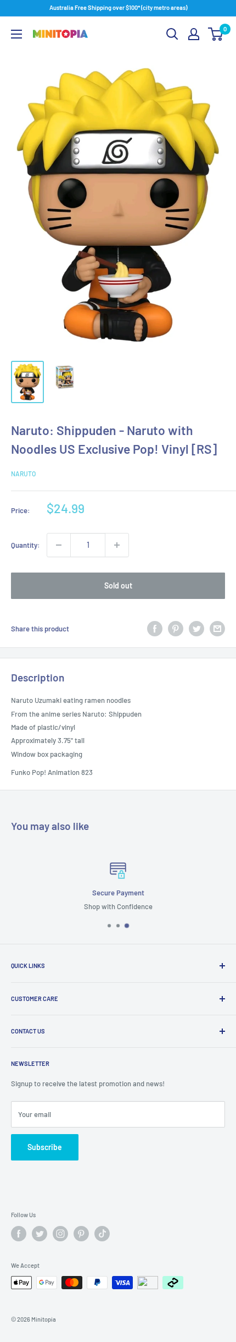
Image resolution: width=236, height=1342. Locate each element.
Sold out (118, 585)
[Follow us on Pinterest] (81, 1233)
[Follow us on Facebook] (18, 1233)
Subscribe (44, 1147)
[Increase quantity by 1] (116, 545)
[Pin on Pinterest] (175, 628)
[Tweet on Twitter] (196, 628)
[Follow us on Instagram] (60, 1233)
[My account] (193, 34)
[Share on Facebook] (154, 628)
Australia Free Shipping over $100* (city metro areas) (118, 7)
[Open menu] (16, 34)
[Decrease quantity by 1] (58, 545)
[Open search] (172, 34)
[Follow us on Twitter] (39, 1233)
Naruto (23, 473)
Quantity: (25, 545)
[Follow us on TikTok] (102, 1233)
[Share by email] (217, 628)
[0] (216, 34)
